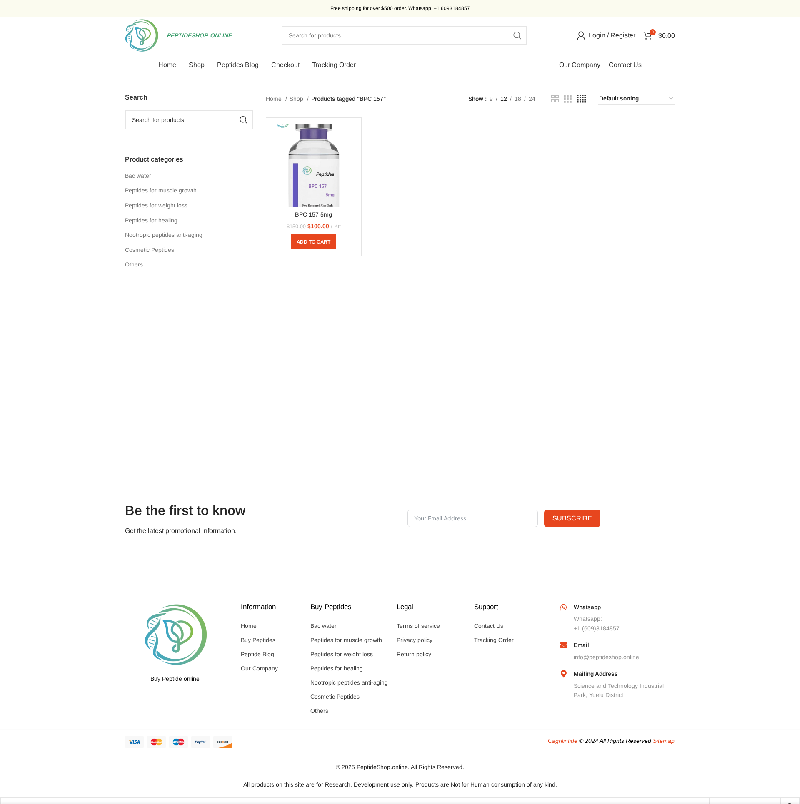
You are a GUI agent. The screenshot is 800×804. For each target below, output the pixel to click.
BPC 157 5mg (313, 214)
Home (274, 98)
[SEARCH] (517, 35)
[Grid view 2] (555, 99)
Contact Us (488, 625)
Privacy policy (414, 640)
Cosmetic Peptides (149, 249)
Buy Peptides (258, 640)
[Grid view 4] (581, 99)
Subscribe (572, 518)
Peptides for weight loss (156, 205)
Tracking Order (494, 640)
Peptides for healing (151, 220)
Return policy (414, 654)
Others (134, 264)
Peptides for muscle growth (161, 190)
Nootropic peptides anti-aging (163, 234)
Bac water (138, 175)
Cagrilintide (563, 740)
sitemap (664, 740)
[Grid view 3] (568, 99)
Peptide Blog (257, 654)
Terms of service (418, 625)
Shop (297, 98)
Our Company (259, 668)
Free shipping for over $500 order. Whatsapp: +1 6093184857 (400, 8)
